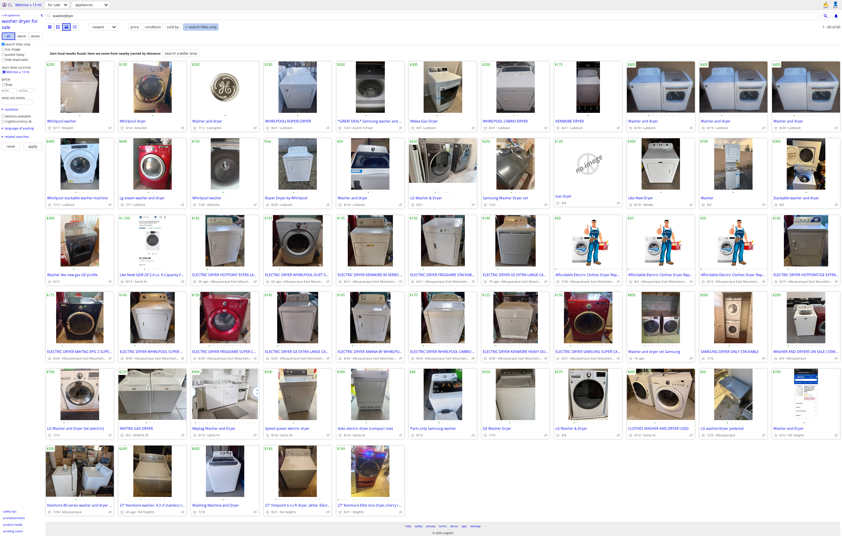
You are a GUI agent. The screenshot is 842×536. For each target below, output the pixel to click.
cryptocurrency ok (18, 121)
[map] (75, 27)
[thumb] (58, 27)
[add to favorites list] (49, 128)
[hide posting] (110, 128)
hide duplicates (16, 60)
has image (12, 49)
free (9, 84)
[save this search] (836, 16)
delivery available (18, 116)
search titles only (17, 44)
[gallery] (66, 27)
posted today (14, 54)
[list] (50, 27)
